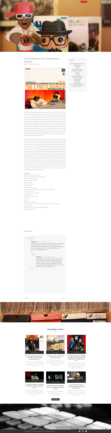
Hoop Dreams (77, 65)
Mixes (63, 1)
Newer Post (26, 298)
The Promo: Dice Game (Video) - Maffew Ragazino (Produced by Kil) (55, 387)
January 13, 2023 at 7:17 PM (43, 241)
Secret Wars (77, 75)
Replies (33, 254)
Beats (50, 1)
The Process (77, 80)
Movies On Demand (77, 69)
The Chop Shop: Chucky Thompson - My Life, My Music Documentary (76, 386)
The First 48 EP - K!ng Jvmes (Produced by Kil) (55, 356)
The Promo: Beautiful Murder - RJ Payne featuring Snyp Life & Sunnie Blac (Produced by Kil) (76, 358)
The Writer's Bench (77, 83)
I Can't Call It (77, 66)
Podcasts (57, 1)
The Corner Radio (77, 77)
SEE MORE (55, 399)
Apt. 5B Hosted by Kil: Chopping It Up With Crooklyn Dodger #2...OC (34, 386)
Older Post (64, 298)
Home (45, 1)
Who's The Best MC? (77, 86)
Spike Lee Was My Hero (77, 76)
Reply (32, 251)
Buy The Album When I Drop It (77, 63)
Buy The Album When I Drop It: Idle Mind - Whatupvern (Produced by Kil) (34, 357)
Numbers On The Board (77, 70)
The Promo (77, 82)
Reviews (76, 1)
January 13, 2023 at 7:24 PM (48, 256)
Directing (69, 1)
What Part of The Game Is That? (77, 84)
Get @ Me (84, 1)
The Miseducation (77, 79)
